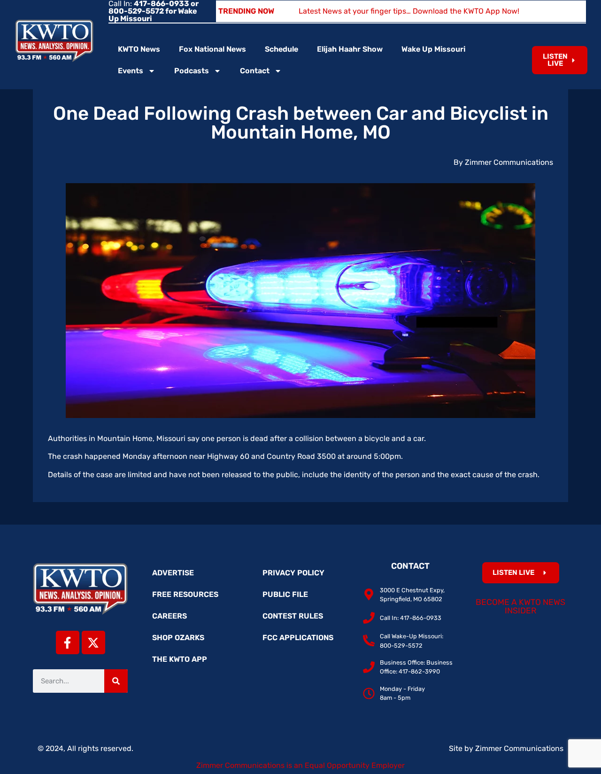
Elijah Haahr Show (350, 49)
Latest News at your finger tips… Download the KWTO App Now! (409, 11)
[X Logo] (93, 642)
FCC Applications (297, 637)
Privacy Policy (293, 572)
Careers (169, 615)
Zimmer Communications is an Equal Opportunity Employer (300, 765)
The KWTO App (179, 659)
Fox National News (212, 49)
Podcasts (191, 70)
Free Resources (185, 594)
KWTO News (139, 49)
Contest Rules (292, 615)
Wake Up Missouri (433, 49)
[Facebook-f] (67, 642)
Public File (285, 594)
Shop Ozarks (178, 637)
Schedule (281, 49)
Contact (255, 70)
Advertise (173, 572)
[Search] (116, 681)
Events (130, 70)
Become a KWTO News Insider (520, 606)
